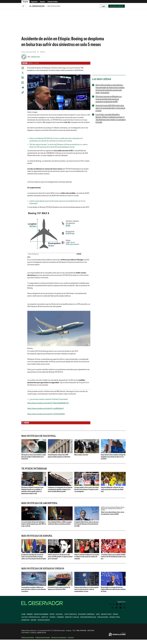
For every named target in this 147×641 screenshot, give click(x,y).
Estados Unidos (53, 1)
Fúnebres (60, 617)
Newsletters (114, 617)
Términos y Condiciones (58, 637)
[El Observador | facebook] (113, 604)
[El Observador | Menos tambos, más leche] (86, 452)
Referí (52, 614)
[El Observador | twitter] (110, 604)
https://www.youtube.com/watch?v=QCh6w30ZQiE (46, 414)
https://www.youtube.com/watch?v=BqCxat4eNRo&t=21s (48, 403)
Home (23, 614)
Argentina (34, 1)
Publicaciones (102, 617)
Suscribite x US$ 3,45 (116, 6)
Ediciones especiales (88, 617)
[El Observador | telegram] (121, 608)
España (42, 1)
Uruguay (25, 1)
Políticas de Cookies (27, 637)
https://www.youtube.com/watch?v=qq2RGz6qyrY (45, 408)
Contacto (71, 637)
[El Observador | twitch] (125, 608)
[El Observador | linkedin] (112, 608)
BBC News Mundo (54, 6)
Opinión (52, 617)
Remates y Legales (72, 617)
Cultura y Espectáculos (30, 617)
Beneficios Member (41, 614)
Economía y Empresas (86, 614)
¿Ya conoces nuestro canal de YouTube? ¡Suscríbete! (48, 399)
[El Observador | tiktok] (125, 604)
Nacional (59, 614)
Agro (98, 614)
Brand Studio (106, 614)
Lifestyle (44, 617)
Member (30, 614)
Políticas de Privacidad (42, 637)
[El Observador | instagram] (117, 604)
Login (103, 6)
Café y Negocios (70, 614)
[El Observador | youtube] (121, 604)
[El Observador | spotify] (116, 608)
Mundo (115, 614)
